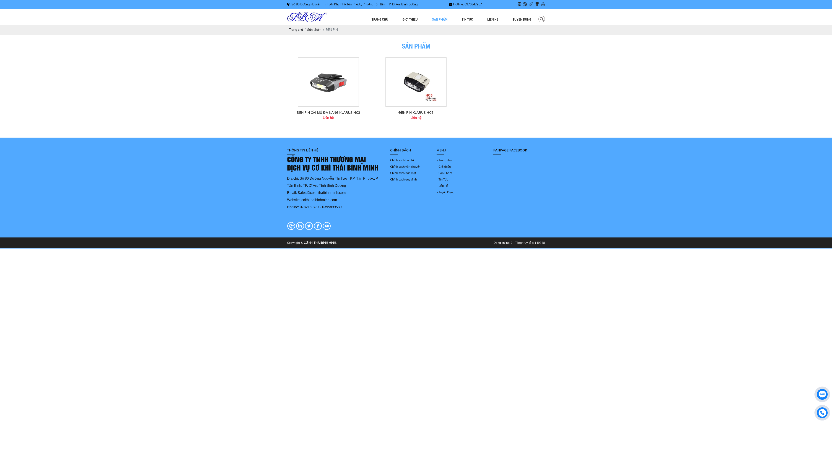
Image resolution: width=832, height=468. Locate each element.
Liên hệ (492, 19)
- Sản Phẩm (444, 173)
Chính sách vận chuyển (405, 166)
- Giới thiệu (444, 166)
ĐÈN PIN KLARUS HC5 (415, 112)
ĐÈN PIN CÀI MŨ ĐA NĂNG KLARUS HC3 (328, 112)
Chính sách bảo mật (403, 173)
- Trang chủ (444, 160)
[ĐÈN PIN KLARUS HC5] (416, 60)
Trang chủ (380, 19)
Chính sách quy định (403, 179)
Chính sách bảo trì (402, 160)
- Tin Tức (442, 179)
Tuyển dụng (522, 19)
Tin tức (467, 19)
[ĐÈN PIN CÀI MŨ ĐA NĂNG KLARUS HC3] (328, 60)
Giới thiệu (410, 19)
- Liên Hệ (442, 185)
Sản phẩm (439, 19)
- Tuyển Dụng (446, 192)
